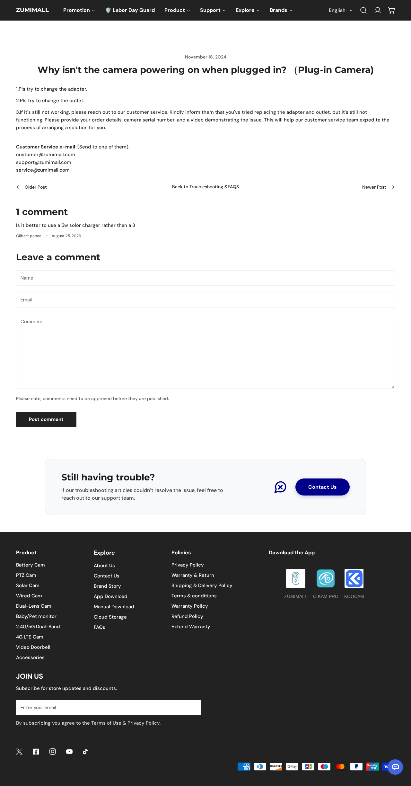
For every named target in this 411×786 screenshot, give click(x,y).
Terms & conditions (194, 596)
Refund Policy (187, 616)
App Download (110, 596)
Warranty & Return (192, 575)
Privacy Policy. (144, 723)
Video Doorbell (33, 647)
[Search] (363, 10)
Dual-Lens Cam (33, 606)
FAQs (99, 627)
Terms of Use (106, 723)
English (337, 10)
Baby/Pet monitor (36, 616)
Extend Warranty (190, 626)
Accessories (30, 657)
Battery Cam (30, 565)
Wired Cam (29, 596)
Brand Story (107, 586)
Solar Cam (27, 585)
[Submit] (192, 707)
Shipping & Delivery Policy (201, 585)
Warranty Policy (189, 606)
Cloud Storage (110, 617)
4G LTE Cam (29, 637)
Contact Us (322, 487)
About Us (104, 565)
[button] (392, 10)
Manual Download (114, 606)
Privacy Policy (187, 565)
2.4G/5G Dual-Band (38, 626)
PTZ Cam (26, 575)
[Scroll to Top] (399, 752)
